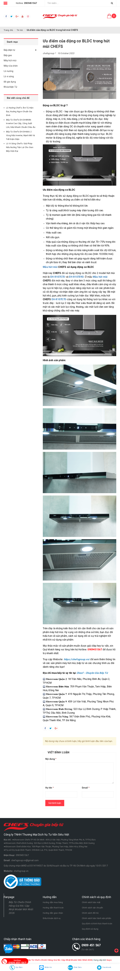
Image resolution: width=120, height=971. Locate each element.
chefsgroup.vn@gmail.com (25, 860)
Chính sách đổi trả (90, 913)
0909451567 (22, 855)
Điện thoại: (9, 855)
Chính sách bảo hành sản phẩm (96, 918)
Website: (8, 871)
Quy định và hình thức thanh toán (97, 923)
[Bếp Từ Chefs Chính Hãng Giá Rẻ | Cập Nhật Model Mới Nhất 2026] (60, 16)
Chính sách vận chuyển (92, 907)
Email (86, 787)
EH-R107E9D (76, 276)
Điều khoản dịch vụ (52, 918)
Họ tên (49, 787)
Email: (7, 860)
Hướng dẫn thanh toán (53, 907)
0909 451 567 (91, 945)
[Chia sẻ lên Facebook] (45, 728)
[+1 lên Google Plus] (56, 728)
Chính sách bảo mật (91, 902)
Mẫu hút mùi (50, 266)
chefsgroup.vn (21, 871)
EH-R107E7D (57, 276)
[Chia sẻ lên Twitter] (50, 728)
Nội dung (51, 759)
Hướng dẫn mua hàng (53, 902)
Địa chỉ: (7, 839)
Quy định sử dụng (90, 929)
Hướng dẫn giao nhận (53, 913)
